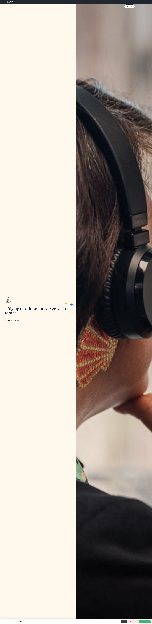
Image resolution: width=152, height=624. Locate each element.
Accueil (6, 320)
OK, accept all (145, 621)
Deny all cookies (133, 621)
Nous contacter (129, 6)
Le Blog (10, 320)
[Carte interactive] (138, 6)
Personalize (124, 621)
